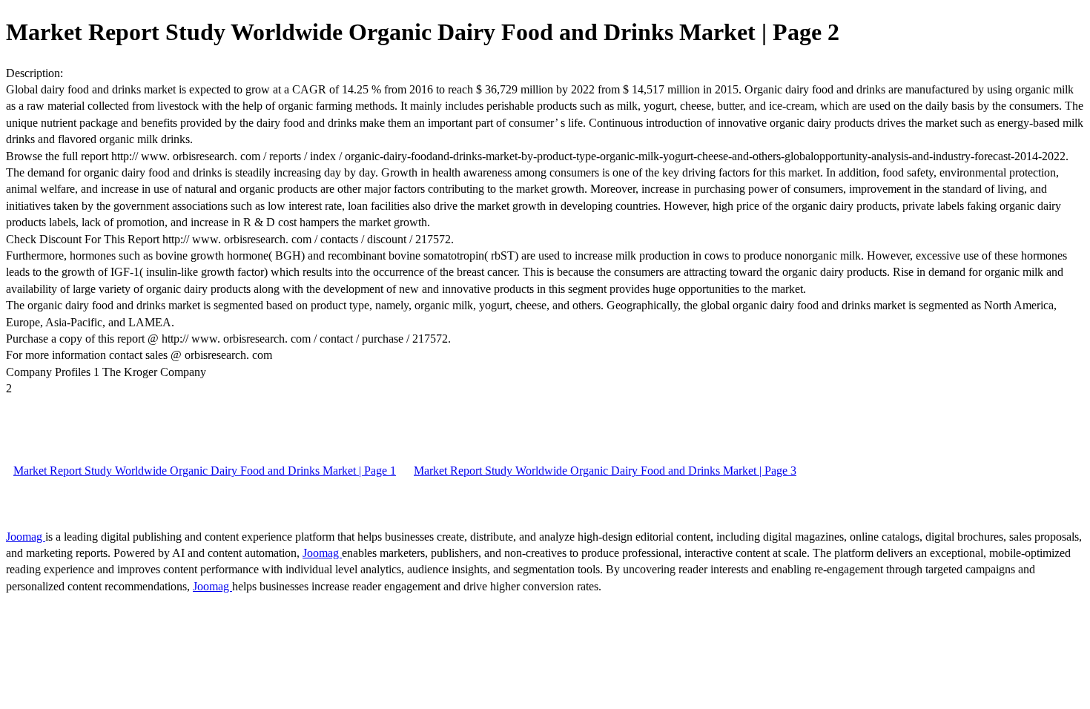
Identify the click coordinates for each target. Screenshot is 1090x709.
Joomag (25, 536)
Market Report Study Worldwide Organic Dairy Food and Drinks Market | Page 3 (605, 470)
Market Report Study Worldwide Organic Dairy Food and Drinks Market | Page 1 (204, 470)
